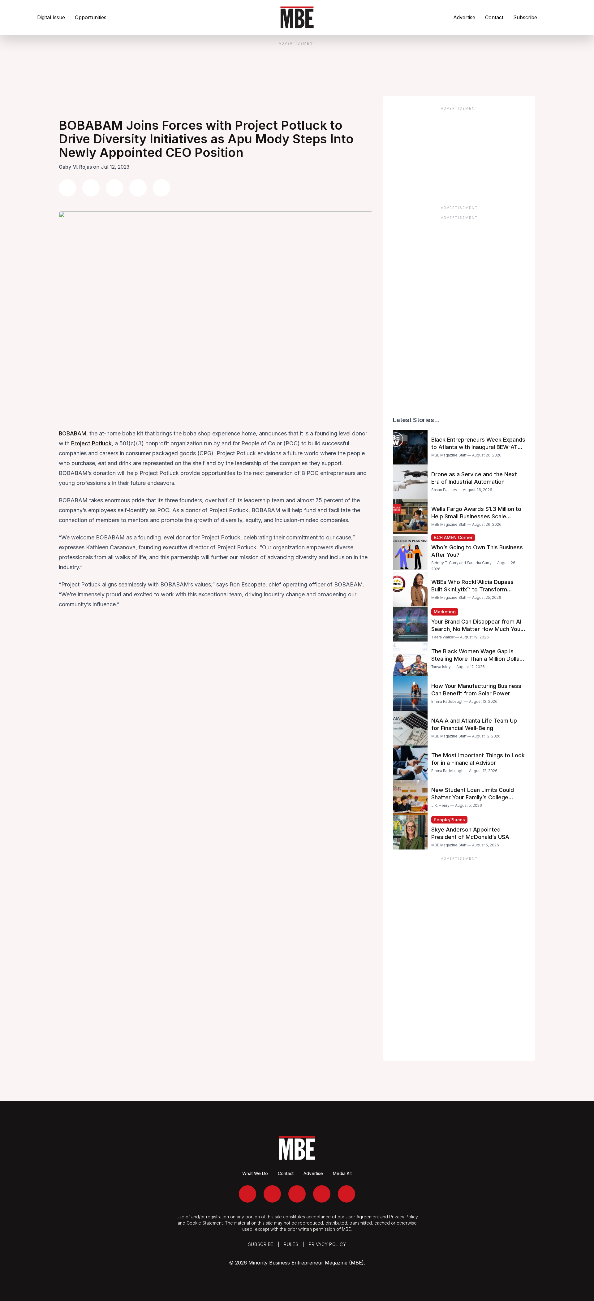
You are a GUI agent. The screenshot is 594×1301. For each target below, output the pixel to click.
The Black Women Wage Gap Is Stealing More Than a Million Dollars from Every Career (478, 658)
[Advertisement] (459, 153)
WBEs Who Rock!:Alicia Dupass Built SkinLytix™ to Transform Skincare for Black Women (472, 589)
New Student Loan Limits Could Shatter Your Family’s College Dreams (472, 797)
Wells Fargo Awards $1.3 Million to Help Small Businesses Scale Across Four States (476, 516)
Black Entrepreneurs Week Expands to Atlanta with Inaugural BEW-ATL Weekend (478, 447)
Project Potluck (91, 443)
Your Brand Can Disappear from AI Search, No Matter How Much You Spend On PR (476, 629)
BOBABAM (72, 433)
